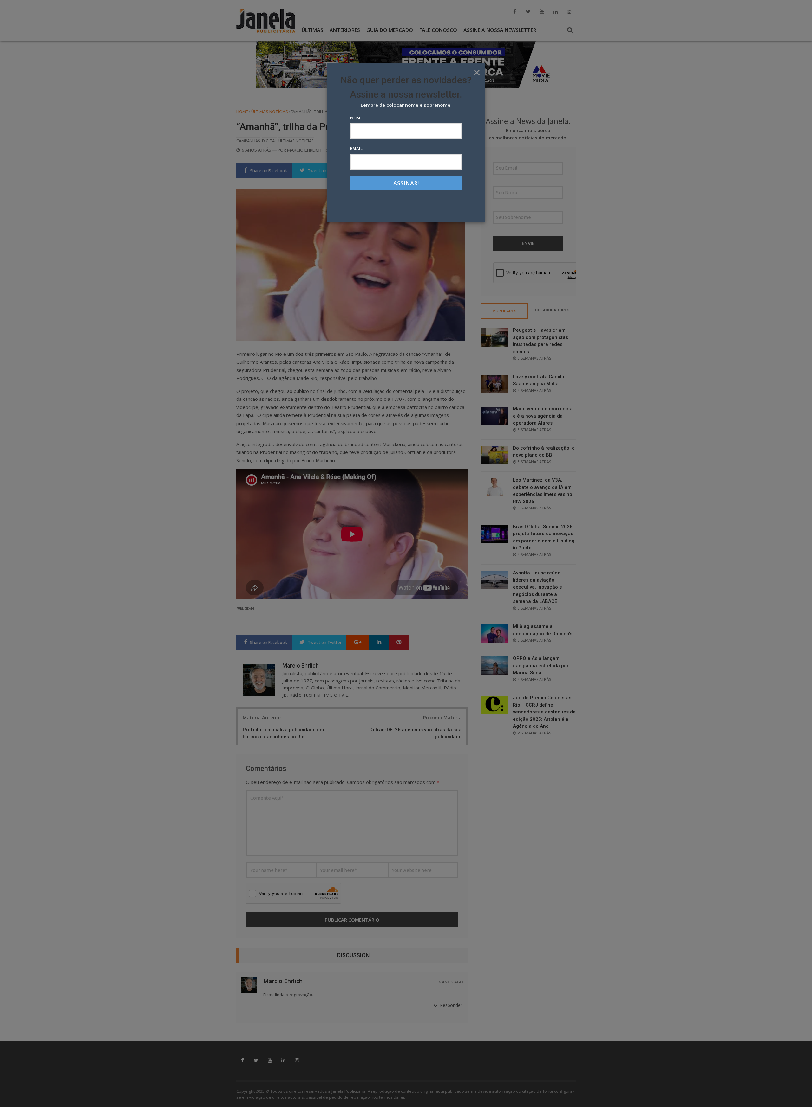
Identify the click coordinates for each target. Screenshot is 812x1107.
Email (356, 148)
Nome (356, 118)
